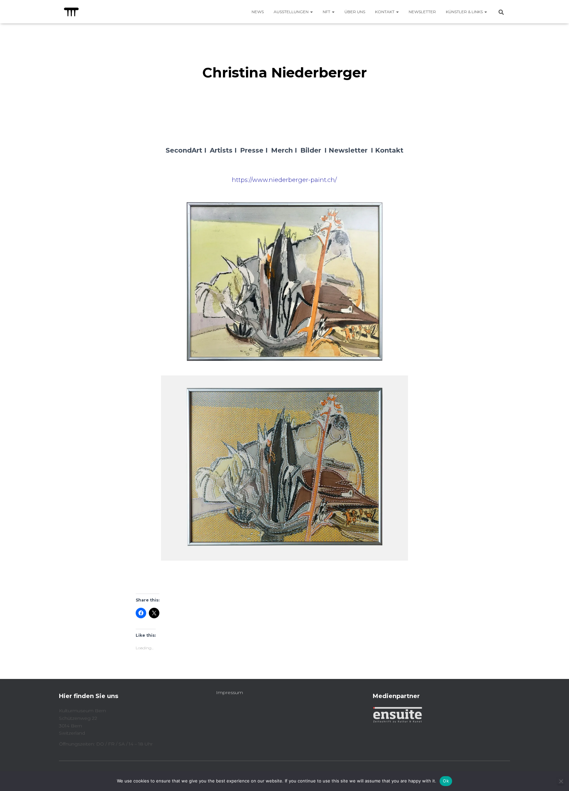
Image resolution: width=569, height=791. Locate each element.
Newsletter (422, 11)
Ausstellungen (292, 11)
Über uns (354, 11)
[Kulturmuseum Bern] (71, 12)
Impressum (229, 692)
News (258, 11)
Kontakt (385, 11)
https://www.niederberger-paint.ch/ (284, 180)
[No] (560, 781)
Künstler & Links (465, 11)
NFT (327, 11)
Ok (446, 780)
